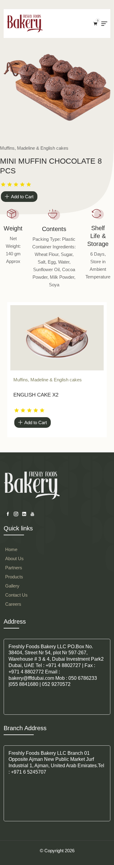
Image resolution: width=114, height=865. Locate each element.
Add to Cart (22, 196)
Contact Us (16, 595)
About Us (14, 558)
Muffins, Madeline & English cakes (47, 379)
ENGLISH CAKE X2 (35, 395)
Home (11, 549)
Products (14, 576)
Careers (13, 604)
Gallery (12, 585)
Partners (13, 567)
